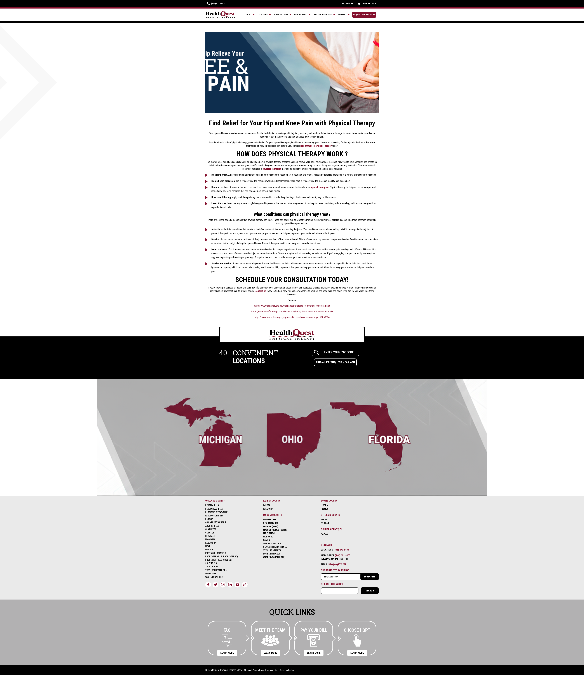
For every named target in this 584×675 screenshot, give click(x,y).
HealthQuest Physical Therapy (316, 145)
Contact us (260, 291)
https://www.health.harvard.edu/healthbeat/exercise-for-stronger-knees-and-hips (292, 305)
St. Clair (325, 523)
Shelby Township (272, 543)
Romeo (266, 540)
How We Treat (301, 15)
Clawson (209, 533)
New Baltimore (270, 523)
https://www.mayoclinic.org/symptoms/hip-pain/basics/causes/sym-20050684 (292, 317)
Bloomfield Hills (214, 509)
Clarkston (210, 529)
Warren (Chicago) (272, 554)
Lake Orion (210, 543)
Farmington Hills (214, 515)
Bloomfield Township (216, 512)
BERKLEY (209, 519)
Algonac (325, 519)
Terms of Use (272, 670)
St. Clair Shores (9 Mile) (275, 547)
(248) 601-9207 (342, 555)
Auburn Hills (212, 526)
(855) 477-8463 (341, 549)
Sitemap (247, 670)
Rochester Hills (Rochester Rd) (221, 556)
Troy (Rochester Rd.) (216, 570)
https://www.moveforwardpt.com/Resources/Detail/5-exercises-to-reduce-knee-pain (292, 311)
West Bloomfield (214, 577)
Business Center (287, 670)
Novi (207, 546)
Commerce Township (215, 522)
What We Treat (281, 15)
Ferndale (210, 536)
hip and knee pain (319, 187)
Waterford (210, 573)
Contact (342, 15)
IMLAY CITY (268, 509)
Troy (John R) (212, 566)
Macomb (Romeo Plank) (275, 530)
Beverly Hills (212, 505)
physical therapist (271, 168)
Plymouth (326, 509)
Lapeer (266, 505)
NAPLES (324, 534)
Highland (210, 539)
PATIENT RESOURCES (323, 15)
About (248, 15)
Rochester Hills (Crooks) (218, 560)
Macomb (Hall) (270, 526)
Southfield (211, 563)
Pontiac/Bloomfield (215, 553)
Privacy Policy (259, 670)
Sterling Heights (272, 550)
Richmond (268, 536)
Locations (263, 15)
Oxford (209, 549)
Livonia (324, 505)
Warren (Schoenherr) (274, 557)
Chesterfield (269, 519)
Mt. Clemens (269, 533)
